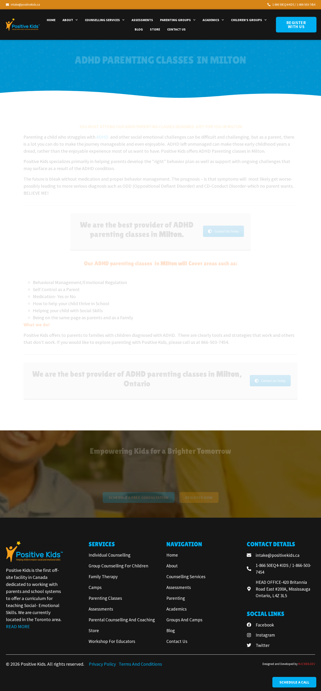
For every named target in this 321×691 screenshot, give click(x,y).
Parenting (175, 598)
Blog (139, 29)
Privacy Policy (103, 664)
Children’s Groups (246, 20)
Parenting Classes (105, 598)
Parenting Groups (175, 20)
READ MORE (18, 626)
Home (51, 20)
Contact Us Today (227, 231)
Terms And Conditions (140, 664)
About (68, 20)
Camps (95, 587)
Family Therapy (103, 576)
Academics (211, 20)
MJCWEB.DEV (306, 664)
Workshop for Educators (112, 641)
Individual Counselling (109, 555)
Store (155, 29)
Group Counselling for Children (118, 566)
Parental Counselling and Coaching (122, 620)
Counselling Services (102, 20)
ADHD (102, 137)
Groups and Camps (184, 620)
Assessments (142, 20)
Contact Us (176, 29)
